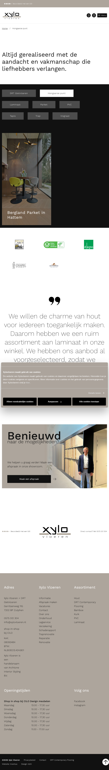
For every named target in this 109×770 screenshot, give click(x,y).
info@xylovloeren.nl (15, 622)
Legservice (45, 622)
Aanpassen (53, 401)
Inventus (13, 764)
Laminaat (15, 104)
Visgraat (65, 116)
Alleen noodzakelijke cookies (20, 401)
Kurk (76, 614)
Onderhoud (45, 618)
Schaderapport (47, 630)
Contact (43, 610)
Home (5, 28)
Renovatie (44, 642)
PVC (69, 104)
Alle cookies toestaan (89, 401)
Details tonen (94, 393)
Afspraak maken (48, 602)
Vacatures (44, 606)
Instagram (79, 705)
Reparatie (44, 638)
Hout (77, 598)
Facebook (79, 701)
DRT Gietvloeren (19, 93)
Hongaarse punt (57, 93)
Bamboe (78, 610)
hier (28, 382)
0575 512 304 (11, 618)
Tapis (13, 116)
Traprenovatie (46, 634)
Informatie (45, 598)
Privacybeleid (29, 760)
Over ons (44, 614)
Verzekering (45, 626)
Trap (38, 116)
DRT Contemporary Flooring (62, 760)
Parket (43, 104)
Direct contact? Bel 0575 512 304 (93, 531)
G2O (30, 764)
